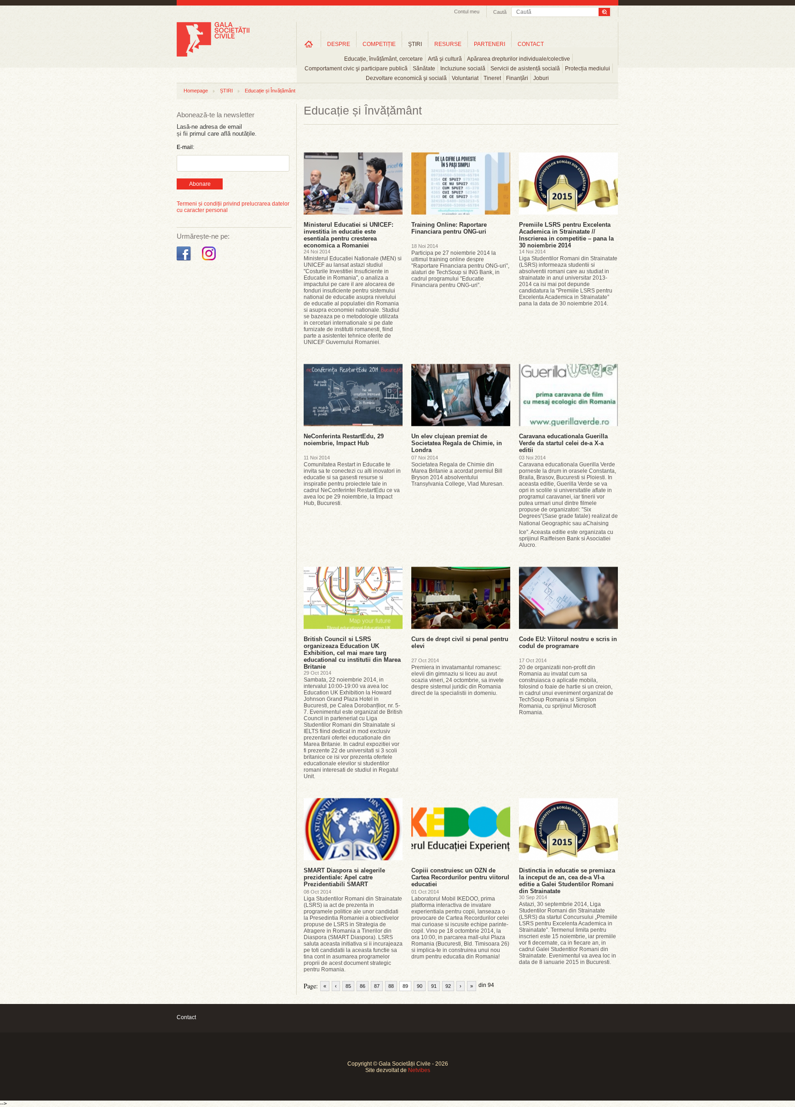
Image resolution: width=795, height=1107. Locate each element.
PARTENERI (489, 44)
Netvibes (419, 1070)
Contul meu (466, 11)
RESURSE (447, 44)
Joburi (541, 78)
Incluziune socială (462, 68)
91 (434, 986)
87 (377, 986)
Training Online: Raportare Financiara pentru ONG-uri (449, 228)
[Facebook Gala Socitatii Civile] (185, 261)
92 (448, 986)
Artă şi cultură (445, 59)
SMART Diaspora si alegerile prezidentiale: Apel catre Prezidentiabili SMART (344, 877)
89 (405, 986)
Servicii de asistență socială (525, 68)
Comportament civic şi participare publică (356, 68)
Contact (186, 1017)
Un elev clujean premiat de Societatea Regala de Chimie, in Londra (456, 443)
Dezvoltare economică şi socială (406, 78)
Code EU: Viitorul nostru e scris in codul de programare (568, 642)
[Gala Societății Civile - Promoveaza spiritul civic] (213, 55)
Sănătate (424, 68)
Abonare (200, 184)
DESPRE (338, 44)
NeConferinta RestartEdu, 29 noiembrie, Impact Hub (344, 440)
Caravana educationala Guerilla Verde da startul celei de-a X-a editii (563, 443)
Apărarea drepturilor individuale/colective (518, 59)
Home (309, 43)
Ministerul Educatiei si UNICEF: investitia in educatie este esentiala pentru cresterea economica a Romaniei (348, 235)
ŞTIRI (415, 44)
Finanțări (517, 78)
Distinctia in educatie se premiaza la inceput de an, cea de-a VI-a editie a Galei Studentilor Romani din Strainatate (567, 881)
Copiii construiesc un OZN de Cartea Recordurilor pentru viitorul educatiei (460, 877)
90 (419, 986)
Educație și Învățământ (270, 90)
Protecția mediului (587, 68)
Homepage (196, 90)
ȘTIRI (226, 90)
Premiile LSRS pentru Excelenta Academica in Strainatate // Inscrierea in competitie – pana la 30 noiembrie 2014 (566, 235)
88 (391, 986)
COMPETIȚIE (379, 44)
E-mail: (185, 147)
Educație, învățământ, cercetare (383, 59)
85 (348, 986)
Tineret (492, 78)
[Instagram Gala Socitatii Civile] (210, 261)
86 (362, 986)
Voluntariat (465, 78)
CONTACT (531, 44)
